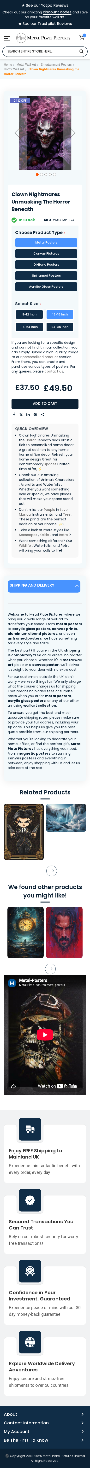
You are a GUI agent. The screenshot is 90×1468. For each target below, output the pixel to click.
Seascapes (28, 534)
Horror (31, 440)
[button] (17, 133)
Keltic (44, 534)
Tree (67, 514)
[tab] (45, 586)
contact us (54, 371)
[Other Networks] (42, 414)
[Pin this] (35, 414)
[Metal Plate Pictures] (43, 38)
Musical (25, 514)
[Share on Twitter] (21, 414)
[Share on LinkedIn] (28, 414)
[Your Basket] (82, 38)
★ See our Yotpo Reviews (45, 5)
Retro (63, 534)
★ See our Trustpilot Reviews (45, 24)
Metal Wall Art (26, 64)
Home (8, 64)
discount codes (57, 12)
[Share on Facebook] (14, 414)
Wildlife (25, 545)
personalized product (40, 357)
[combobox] (45, 51)
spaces (50, 464)
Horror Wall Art (14, 69)
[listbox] (45, 265)
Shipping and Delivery (32, 585)
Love (64, 509)
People (49, 509)
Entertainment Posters (56, 64)
